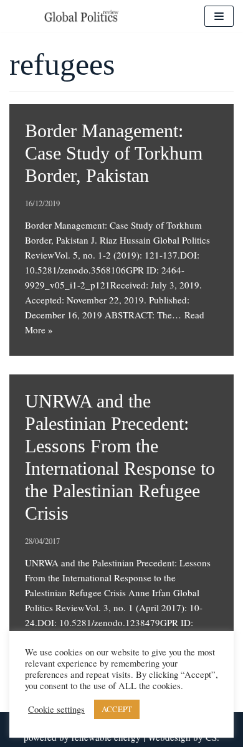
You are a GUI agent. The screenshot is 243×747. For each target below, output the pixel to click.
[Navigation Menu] (219, 16)
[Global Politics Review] (81, 16)
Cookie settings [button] (56, 709)
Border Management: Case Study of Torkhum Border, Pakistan (113, 153)
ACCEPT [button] (117, 709)
